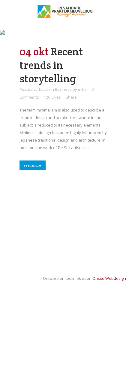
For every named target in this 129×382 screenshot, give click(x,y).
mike (82, 89)
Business (63, 89)
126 (52, 97)
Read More (32, 165)
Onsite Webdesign (109, 278)
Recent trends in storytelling (51, 65)
